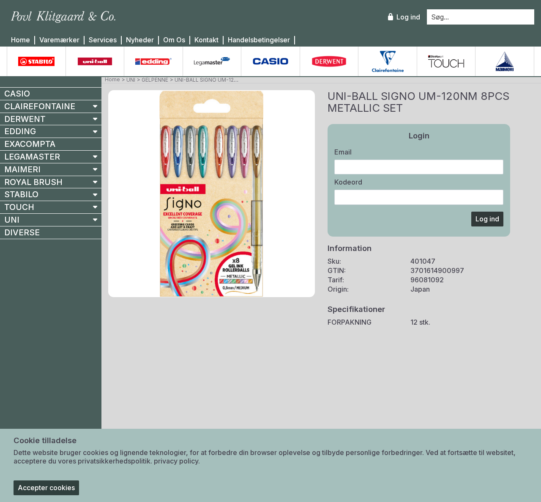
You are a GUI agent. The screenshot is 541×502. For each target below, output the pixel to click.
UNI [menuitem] (11, 220)
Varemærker (59, 40)
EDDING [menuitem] (20, 131)
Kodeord (348, 182)
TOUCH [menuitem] (19, 207)
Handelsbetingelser (259, 40)
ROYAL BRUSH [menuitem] (33, 182)
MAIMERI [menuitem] (22, 169)
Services (103, 40)
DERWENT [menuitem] (25, 119)
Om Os (174, 40)
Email (343, 152)
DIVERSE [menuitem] (22, 232)
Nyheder (140, 40)
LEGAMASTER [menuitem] (32, 157)
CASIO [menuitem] (17, 93)
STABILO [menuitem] (21, 194)
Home (20, 40)
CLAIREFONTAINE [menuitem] (39, 106)
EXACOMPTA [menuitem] (29, 144)
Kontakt (206, 40)
